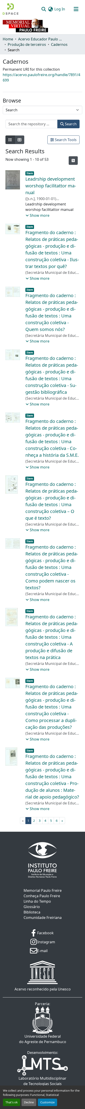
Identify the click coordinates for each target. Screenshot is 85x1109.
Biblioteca (32, 912)
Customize (47, 1102)
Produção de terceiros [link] (27, 44)
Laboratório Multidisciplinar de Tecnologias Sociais (42, 1081)
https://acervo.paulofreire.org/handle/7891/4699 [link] (41, 77)
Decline (29, 1102)
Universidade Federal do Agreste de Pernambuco (42, 1039)
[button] (10, 9)
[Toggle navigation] (76, 9)
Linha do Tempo (37, 901)
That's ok (11, 1102)
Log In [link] (59, 9)
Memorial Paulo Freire (43, 890)
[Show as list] (10, 139)
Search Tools (65, 139)
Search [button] (70, 123)
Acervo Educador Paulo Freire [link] (40, 39)
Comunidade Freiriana (43, 917)
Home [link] (8, 39)
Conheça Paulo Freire (42, 895)
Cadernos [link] (59, 44)
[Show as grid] (19, 139)
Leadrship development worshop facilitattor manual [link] (50, 186)
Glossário (32, 906)
